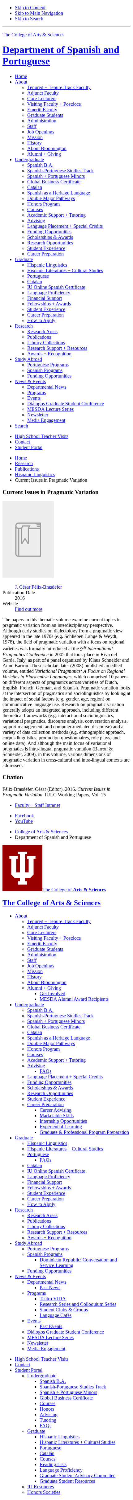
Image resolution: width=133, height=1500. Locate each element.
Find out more (28, 609)
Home (21, 76)
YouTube (24, 821)
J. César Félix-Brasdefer (38, 587)
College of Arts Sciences (41, 831)
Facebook (24, 815)
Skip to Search (29, 18)
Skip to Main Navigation (39, 13)
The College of (74, 889)
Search (21, 425)
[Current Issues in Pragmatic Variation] (28, 576)
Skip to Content (30, 7)
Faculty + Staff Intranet (37, 805)
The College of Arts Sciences (33, 34)
